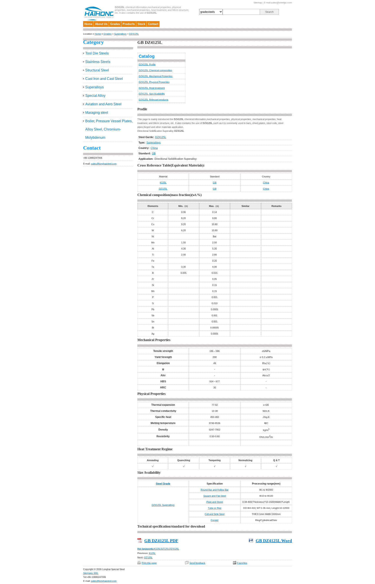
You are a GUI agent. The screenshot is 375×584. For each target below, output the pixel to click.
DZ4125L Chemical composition (155, 70)
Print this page (149, 563)
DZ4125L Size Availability (152, 93)
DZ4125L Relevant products (153, 99)
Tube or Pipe (214, 508)
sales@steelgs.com (281, 2)
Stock (141, 24)
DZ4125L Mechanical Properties (156, 76)
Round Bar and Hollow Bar (215, 489)
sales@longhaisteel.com (104, 163)
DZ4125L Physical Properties (154, 82)
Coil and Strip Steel (214, 514)
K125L (163, 182)
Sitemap (257, 2)
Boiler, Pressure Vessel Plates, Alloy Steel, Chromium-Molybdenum (109, 129)
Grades (115, 24)
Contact (153, 24)
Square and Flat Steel (214, 496)
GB (154, 153)
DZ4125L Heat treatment (152, 88)
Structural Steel (97, 70)
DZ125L (163, 188)
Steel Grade (163, 483)
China (154, 148)
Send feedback (197, 563)
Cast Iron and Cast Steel (104, 79)
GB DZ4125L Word (274, 540)
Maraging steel (96, 112)
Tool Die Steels (97, 53)
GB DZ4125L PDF (161, 540)
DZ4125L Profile (147, 64)
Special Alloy (95, 95)
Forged (214, 520)
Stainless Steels (97, 62)
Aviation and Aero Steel (103, 104)
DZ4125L (134, 34)
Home (88, 24)
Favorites (242, 563)
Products (129, 24)
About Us (101, 24)
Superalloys (120, 34)
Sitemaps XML (90, 573)
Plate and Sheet (214, 502)
